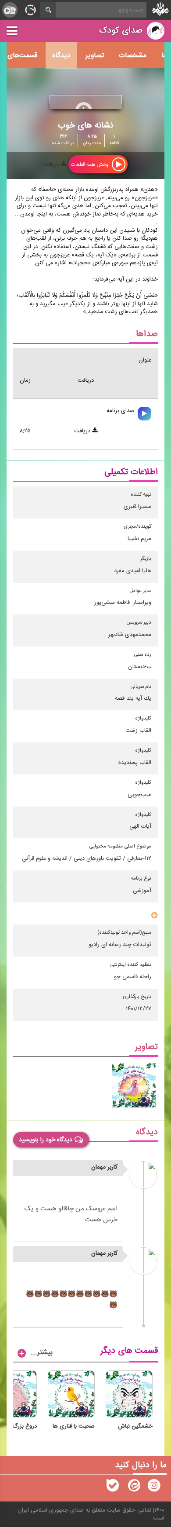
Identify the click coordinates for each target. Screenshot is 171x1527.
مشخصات (132, 55)
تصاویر (95, 55)
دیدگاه (61, 55)
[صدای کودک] (154, 1487)
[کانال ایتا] (133, 1487)
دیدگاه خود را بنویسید (45, 1139)
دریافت (52, 164)
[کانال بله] (113, 1487)
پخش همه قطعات (90, 164)
